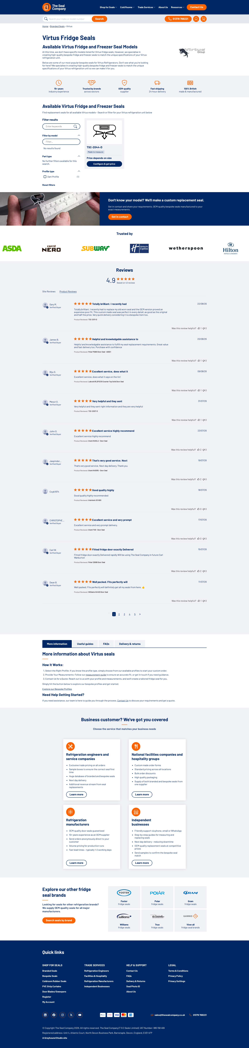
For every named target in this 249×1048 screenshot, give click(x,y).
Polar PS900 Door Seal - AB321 (99, 352)
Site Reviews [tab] (48, 291)
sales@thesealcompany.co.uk (170, 1014)
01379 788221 (200, 1014)
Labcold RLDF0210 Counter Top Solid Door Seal (106, 382)
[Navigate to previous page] (109, 613)
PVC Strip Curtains (51, 986)
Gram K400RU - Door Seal (97, 470)
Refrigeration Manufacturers (98, 981)
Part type (47, 156)
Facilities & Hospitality (95, 976)
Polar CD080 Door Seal (96, 562)
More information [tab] (57, 643)
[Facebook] (54, 1015)
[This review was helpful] (199, 328)
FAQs (129, 976)
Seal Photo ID (133, 986)
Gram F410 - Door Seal (96, 530)
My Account (48, 1002)
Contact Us (196, 7)
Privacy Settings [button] (176, 981)
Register (46, 996)
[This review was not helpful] (204, 328)
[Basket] (204, 19)
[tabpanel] (124, 676)
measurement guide (96, 674)
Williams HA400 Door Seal (98, 592)
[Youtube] (80, 1015)
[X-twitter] (71, 1015)
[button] (61, 144)
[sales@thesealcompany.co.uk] (152, 1015)
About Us (163, 7)
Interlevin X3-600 (94, 500)
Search (99, 18)
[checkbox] (61, 177)
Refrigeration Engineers (96, 970)
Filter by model (49, 135)
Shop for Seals (107, 7)
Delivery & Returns (135, 981)
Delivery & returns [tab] (129, 643)
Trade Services (145, 7)
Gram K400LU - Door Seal (97, 441)
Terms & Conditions (178, 970)
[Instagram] (62, 1015)
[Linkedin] (45, 1015)
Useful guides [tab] (85, 643)
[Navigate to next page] (140, 614)
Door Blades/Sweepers (54, 991)
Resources (177, 7)
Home (45, 26)
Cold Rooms (126, 7)
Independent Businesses (97, 986)
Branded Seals (57, 26)
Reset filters (48, 184)
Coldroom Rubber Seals (54, 981)
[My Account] (196, 19)
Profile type (48, 171)
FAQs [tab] (106, 643)
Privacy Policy (175, 976)
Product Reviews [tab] (68, 291)
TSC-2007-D (93, 411)
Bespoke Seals (49, 976)
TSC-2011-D (92, 319)
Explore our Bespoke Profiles (57, 689)
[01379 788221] (190, 1015)
